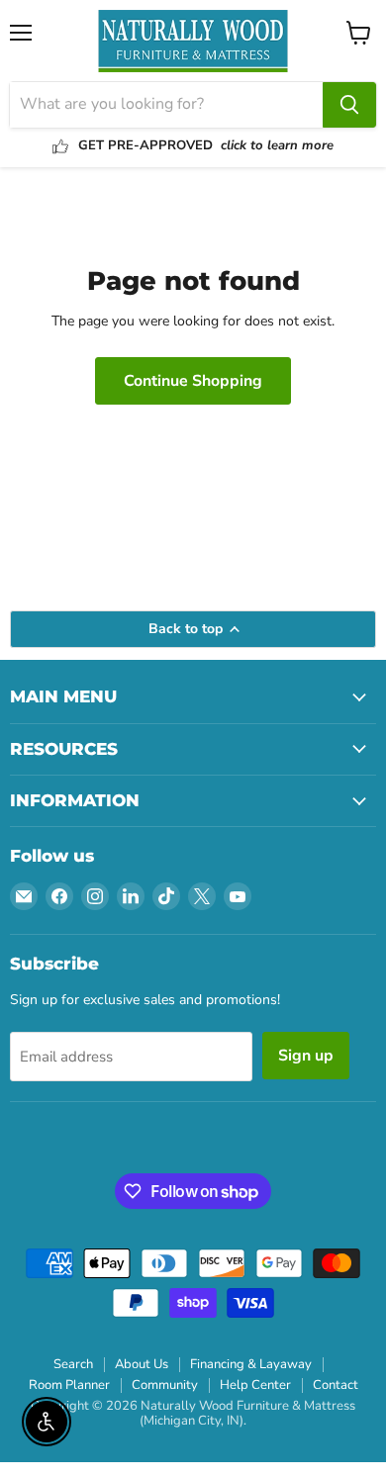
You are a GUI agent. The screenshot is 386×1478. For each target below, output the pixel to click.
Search (73, 1364)
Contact (335, 1385)
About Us (141, 1364)
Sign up (306, 1055)
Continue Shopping (193, 381)
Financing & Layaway (251, 1364)
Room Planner (69, 1385)
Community (165, 1385)
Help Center (255, 1385)
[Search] (349, 105)
